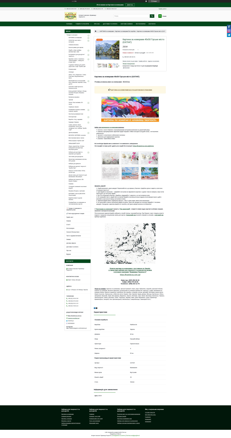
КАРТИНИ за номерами (107, 31)
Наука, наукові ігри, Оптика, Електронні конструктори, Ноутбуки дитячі (76, 147)
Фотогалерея (140, 24)
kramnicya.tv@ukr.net (73, 318)
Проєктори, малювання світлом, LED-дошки (78, 160)
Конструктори (72, 116)
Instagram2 (148, 421)
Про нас (97, 24)
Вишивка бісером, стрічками (77, 191)
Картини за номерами (67, 414)
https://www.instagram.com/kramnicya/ (76, 328)
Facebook (148, 417)
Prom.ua (124, 432)
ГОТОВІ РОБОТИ (150, 412)
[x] (96, 308)
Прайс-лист (69, 217)
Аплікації (71, 72)
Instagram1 (148, 419)
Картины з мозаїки (66, 418)
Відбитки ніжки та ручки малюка (75, 198)
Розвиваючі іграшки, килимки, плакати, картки (77, 110)
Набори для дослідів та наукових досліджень (75, 152)
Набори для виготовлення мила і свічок (128, 423)
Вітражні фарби (121, 416)
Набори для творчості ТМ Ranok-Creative (76, 180)
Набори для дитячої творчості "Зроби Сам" (77, 167)
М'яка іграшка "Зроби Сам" (76, 140)
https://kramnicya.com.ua (74, 315)
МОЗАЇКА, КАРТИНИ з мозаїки (77, 135)
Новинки (71, 183)
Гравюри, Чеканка (74, 122)
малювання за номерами (110, 127)
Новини (68, 221)
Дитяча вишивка (73, 132)
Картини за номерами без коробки (125, 31)
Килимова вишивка (74, 97)
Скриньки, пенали (74, 107)
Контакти (152, 24)
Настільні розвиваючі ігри (76, 114)
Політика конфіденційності (133, 435)
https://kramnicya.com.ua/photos (143, 146)
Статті (68, 224)
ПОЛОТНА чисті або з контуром (75, 41)
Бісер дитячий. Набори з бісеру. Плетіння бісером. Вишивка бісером (78, 92)
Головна (69, 24)
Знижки (68, 239)
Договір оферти (71, 243)
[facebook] (94, 308)
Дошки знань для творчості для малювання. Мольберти (78, 175)
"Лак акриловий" (124, 209)
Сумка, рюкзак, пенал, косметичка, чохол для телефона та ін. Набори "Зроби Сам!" (77, 127)
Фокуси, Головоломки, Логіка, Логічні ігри (77, 171)
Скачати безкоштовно (72, 232)
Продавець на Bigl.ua (115, 434)
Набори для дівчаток (75, 163)
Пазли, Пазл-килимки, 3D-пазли (76, 103)
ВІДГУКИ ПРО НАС (150, 414)
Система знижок (127, 24)
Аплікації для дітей (94, 416)
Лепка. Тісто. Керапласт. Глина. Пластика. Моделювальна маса (77, 76)
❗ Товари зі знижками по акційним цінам (74, 209)
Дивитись (130, 5)
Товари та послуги (82, 24)
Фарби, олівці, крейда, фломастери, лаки (75, 50)
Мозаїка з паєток (66, 421)
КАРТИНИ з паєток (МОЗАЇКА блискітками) (77, 194)
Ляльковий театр (94, 423)
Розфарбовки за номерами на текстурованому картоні (77, 203)
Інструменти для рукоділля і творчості (77, 55)
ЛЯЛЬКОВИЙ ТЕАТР (74, 143)
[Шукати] (152, 16)
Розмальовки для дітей (96, 418)
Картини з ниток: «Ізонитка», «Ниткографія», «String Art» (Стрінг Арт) (76, 60)
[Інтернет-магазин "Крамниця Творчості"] (71, 19)
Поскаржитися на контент (118, 435)
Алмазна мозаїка (73, 44)
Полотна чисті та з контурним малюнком (128, 414)
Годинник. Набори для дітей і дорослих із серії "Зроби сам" (77, 65)
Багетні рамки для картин (76, 47)
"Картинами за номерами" (104, 209)
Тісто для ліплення (94, 421)
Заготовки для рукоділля (76, 156)
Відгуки (68, 254)
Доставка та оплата (110, 24)
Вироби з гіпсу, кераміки (75, 119)
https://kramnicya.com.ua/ (130, 275)
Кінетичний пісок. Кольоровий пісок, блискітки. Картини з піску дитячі (77, 82)
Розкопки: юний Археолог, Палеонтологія (76, 87)
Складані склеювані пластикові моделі (77, 187)
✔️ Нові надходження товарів (75, 213)
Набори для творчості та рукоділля (127, 421)
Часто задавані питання (73, 235)
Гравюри (91, 414)
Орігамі (71, 99)
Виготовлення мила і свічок (76, 138)
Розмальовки (72, 69)
